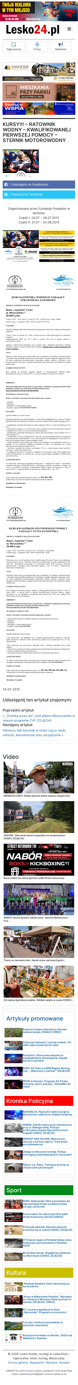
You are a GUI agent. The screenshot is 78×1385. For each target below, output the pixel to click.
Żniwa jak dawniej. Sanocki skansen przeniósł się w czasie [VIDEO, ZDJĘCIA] (47, 1228)
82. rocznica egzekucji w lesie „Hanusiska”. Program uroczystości (44, 1311)
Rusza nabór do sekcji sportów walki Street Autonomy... (35, 878)
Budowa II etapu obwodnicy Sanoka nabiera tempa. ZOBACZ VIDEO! (45, 1030)
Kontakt (64, 1362)
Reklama (60, 49)
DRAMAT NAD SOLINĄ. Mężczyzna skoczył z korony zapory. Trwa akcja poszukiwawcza (45, 1141)
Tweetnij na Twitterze (26, 194)
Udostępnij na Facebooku (29, 184)
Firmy (37, 49)
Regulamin (37, 1362)
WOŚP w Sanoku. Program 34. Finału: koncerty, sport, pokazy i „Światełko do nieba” (47, 1084)
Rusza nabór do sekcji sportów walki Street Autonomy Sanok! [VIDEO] (45, 1215)
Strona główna (18, 1362)
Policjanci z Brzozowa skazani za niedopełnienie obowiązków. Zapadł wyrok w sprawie (45, 1058)
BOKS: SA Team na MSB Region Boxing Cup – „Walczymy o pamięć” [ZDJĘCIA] (46, 1069)
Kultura (16, 1272)
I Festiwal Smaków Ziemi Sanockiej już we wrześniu (46, 1285)
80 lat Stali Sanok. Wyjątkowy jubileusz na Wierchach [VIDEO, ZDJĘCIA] (47, 1254)
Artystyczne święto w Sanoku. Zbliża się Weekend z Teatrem (47, 1336)
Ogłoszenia (14, 49)
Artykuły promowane (34, 1018)
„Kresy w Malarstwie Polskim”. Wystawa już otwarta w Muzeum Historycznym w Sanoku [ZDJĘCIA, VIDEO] (47, 1299)
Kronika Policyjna (29, 1100)
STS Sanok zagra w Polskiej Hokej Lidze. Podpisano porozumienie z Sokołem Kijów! (47, 1242)
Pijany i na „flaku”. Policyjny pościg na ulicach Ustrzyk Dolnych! (46, 1166)
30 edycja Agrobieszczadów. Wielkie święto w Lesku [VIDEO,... (39, 1000)
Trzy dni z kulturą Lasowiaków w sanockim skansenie (43, 1324)
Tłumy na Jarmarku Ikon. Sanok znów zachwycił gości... (35, 960)
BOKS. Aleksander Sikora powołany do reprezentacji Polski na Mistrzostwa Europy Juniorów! (46, 1203)
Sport (14, 1190)
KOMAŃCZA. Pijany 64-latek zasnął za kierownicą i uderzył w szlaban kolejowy (47, 1113)
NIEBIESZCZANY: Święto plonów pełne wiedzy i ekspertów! (37, 795)
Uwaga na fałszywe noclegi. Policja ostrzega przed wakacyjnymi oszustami (47, 1153)
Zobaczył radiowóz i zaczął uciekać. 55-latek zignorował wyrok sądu (47, 1043)
